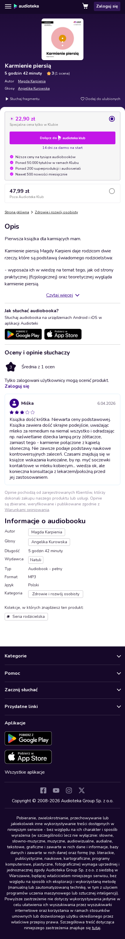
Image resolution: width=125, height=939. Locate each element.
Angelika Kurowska (34, 88)
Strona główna (17, 212)
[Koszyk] (85, 6)
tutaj (96, 928)
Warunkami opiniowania (27, 510)
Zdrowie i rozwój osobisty (56, 212)
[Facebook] (43, 790)
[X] (81, 790)
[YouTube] (56, 790)
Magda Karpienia (32, 81)
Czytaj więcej (59, 295)
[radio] (62, 121)
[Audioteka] (26, 6)
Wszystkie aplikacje (25, 772)
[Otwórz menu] (8, 6)
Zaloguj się (107, 6)
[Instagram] (68, 790)
